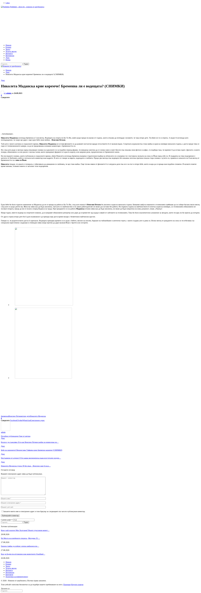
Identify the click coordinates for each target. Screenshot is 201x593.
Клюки (8, 47)
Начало (8, 45)
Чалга (8, 49)
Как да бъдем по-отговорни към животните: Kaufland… (23, 554)
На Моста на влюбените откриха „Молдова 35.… (20, 538)
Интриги (9, 54)
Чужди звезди (11, 51)
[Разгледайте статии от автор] (5, 430)
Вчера (8, 60)
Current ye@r (6, 520)
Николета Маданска (38, 416)
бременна (4, 416)
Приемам (67, 585)
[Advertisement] (100, 26)
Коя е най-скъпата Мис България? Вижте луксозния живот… (25, 530)
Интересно (10, 56)
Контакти (9, 575)
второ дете (26, 416)
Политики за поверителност (17, 577)
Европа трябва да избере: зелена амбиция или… (20, 546)
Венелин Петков (15, 416)
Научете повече (77, 585)
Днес (8, 58)
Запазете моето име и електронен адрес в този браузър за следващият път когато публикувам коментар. (44, 511)
